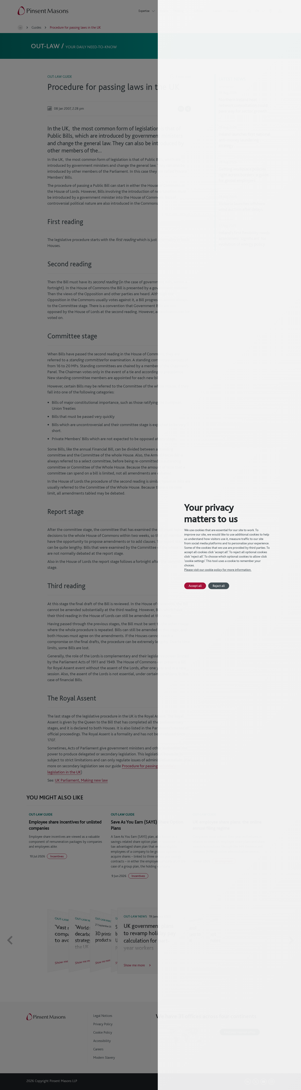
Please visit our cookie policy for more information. (217, 570)
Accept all (195, 586)
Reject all (219, 586)
